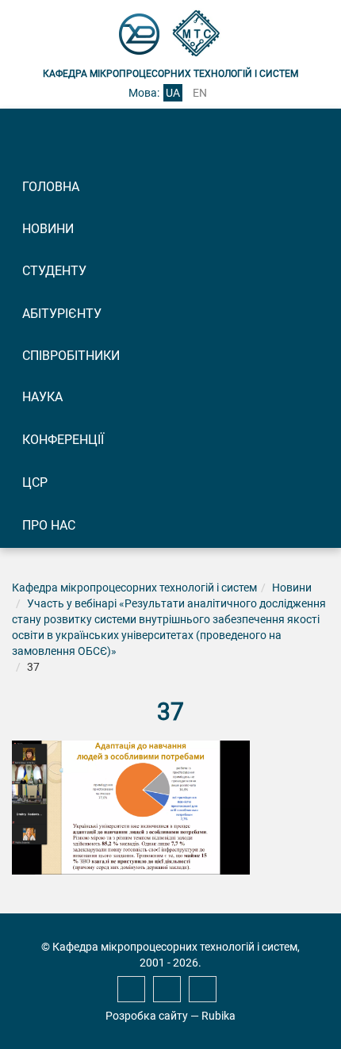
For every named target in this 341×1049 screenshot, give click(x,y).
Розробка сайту (146, 1015)
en (200, 92)
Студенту (54, 270)
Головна (50, 186)
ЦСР (35, 482)
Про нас (48, 525)
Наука (42, 396)
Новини (48, 228)
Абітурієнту (62, 313)
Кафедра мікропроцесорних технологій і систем (134, 587)
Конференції (63, 439)
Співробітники (71, 355)
